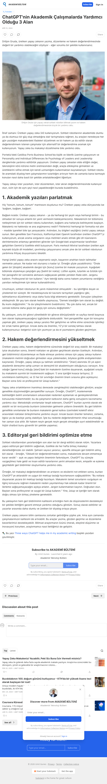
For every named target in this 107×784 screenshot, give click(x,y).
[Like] (5, 34)
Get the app (67, 771)
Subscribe (87, 4)
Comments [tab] (9, 616)
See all (7, 722)
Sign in (99, 4)
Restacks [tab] (21, 616)
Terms (59, 764)
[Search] (102, 650)
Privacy (51, 764)
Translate (8, 12)
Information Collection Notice (52, 728)
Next (96, 595)
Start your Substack (46, 771)
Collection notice (71, 764)
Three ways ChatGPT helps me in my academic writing (45, 533)
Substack (40, 778)
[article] (53, 665)
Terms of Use (67, 725)
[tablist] (14, 616)
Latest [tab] (13, 650)
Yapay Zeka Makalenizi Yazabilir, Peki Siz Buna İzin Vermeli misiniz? (42, 658)
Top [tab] (5, 650)
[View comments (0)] (11, 34)
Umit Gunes (19, 668)
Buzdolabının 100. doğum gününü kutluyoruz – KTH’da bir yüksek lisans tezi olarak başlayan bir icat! (46, 680)
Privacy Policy (74, 728)
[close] (80, 689)
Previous (12, 595)
